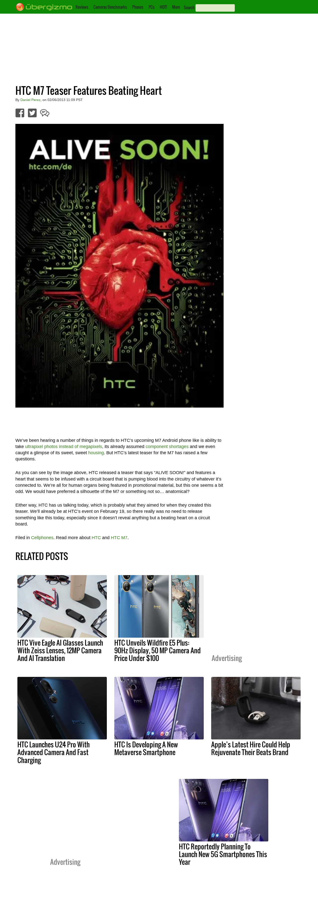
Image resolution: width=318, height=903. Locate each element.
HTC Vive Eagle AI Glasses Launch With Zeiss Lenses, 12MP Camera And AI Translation (60, 650)
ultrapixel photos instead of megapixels (63, 446)
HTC (96, 537)
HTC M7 (119, 537)
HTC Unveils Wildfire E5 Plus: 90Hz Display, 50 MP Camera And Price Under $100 (157, 650)
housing (96, 452)
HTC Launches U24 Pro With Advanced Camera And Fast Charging (53, 752)
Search (189, 7)
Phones (137, 7)
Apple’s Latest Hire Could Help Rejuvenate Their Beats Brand (250, 748)
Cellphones (42, 537)
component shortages (167, 446)
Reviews (82, 7)
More (176, 7)
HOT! (163, 7)
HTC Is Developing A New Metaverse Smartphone (146, 748)
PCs (152, 7)
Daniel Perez (30, 100)
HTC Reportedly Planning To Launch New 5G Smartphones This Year (223, 854)
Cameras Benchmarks (110, 7)
